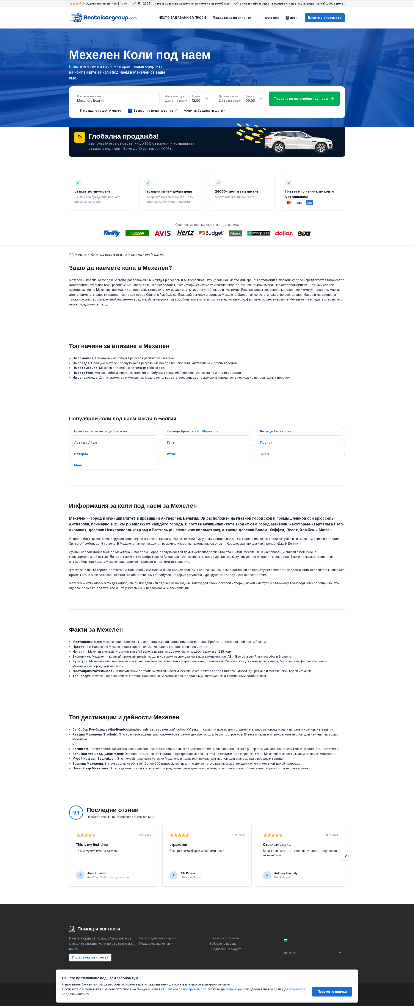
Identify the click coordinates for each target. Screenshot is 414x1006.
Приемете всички (332, 991)
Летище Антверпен (275, 431)
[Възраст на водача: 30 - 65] (130, 111)
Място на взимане (89, 96)
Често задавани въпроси (157, 938)
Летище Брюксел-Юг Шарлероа (192, 431)
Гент (170, 442)
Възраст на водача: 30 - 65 (153, 110)
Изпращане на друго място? (101, 110)
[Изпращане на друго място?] (76, 111)
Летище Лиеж (85, 442)
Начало (80, 254)
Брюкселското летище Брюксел (100, 431)
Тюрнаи (266, 442)
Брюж (264, 454)
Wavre (171, 454)
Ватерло (81, 454)
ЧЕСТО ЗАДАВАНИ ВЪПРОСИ (182, 17)
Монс (78, 465)
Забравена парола (223, 944)
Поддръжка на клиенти (232, 17)
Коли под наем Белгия (107, 254)
